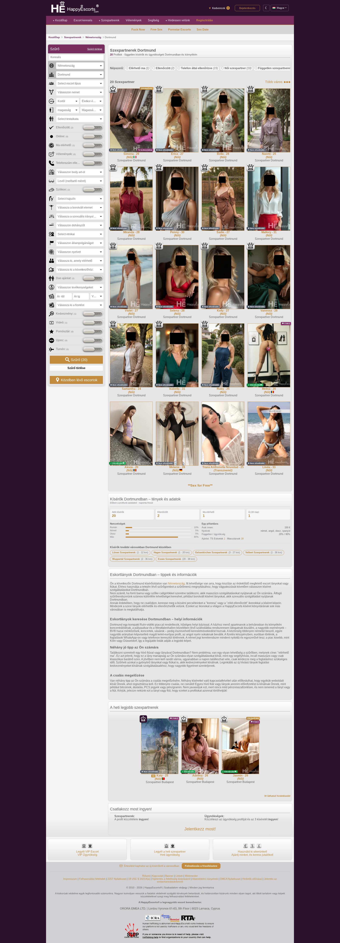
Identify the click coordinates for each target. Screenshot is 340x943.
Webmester (191, 875)
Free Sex (156, 29)
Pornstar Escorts (179, 29)
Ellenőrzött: (64, 127)
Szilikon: (63, 189)
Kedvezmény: (66, 313)
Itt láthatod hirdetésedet (277, 796)
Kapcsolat (157, 875)
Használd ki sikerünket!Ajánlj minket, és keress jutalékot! (252, 853)
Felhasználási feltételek (92, 878)
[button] (80, 65)
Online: (62, 136)
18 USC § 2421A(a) (139, 878)
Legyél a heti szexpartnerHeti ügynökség (170, 853)
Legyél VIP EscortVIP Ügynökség (87, 853)
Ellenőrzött (165, 68)
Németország (93, 37)
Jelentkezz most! (200, 828)
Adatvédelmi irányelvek (205, 878)
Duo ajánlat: (65, 278)
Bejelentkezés (247, 8)
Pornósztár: (64, 331)
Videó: (61, 322)
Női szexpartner (238, 68)
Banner (169, 875)
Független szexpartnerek (277, 68)
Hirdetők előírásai (252, 878)
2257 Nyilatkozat (116, 878)
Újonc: (61, 340)
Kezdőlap (60, 20)
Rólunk (146, 875)
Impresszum (70, 878)
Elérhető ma (139, 68)
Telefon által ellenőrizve (199, 68)
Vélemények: (66, 154)
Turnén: (62, 349)
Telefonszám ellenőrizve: (68, 162)
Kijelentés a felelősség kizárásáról (171, 878)
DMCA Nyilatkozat (230, 878)
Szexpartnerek (109, 20)
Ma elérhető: (65, 145)
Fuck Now (138, 29)
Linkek (179, 875)
